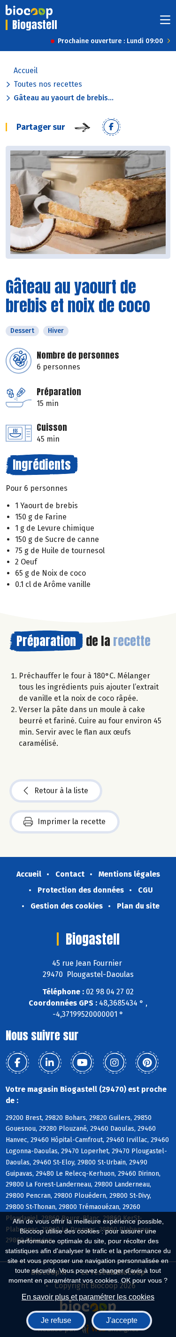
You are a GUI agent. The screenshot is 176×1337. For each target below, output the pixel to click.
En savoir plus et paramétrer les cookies (88, 1297)
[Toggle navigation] (165, 23)
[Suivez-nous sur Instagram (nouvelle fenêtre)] (114, 1062)
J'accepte (122, 1320)
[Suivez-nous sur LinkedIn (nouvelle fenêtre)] (49, 1062)
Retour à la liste (61, 790)
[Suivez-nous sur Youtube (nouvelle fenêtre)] (82, 1062)
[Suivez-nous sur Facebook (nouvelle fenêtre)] (17, 1062)
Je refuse (56, 1320)
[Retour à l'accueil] (29, 12)
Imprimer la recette (72, 821)
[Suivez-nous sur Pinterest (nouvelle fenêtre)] (147, 1062)
